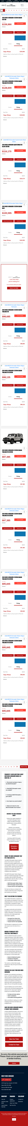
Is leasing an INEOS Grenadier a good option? (13, 795)
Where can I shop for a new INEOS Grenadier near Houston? (13, 806)
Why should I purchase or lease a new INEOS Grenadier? (14, 783)
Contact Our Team (14, 1044)
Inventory (4, 1096)
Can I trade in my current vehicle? (14, 801)
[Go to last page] (17, 766)
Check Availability (20, 23)
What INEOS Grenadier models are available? (13, 789)
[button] (24, 16)
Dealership (21, 1096)
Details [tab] (9, 44)
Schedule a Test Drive (14, 847)
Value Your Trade (20, 32)
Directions (20, 1101)
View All (3, 1099)
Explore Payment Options (8, 32)
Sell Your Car (13, 1105)
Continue (14, 1063)
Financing (12, 1096)
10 (11, 766)
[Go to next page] (14, 766)
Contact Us (7, 1079)
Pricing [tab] (18, 44)
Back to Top (24, 766)
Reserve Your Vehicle (14, 288)
